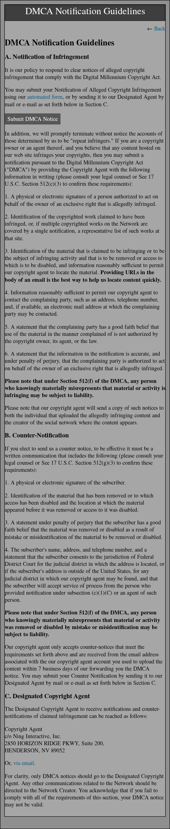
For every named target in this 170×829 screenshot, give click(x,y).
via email (23, 763)
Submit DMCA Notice (33, 118)
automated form (44, 96)
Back (159, 28)
